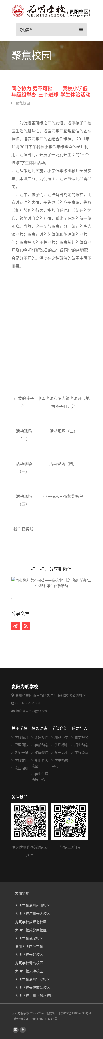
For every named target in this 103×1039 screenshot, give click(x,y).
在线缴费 (81, 752)
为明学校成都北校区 (31, 921)
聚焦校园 (22, 103)
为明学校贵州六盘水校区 (34, 995)
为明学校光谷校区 (29, 954)
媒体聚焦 (41, 752)
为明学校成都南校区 (31, 930)
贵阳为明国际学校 (29, 946)
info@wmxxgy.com (31, 710)
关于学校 (20, 728)
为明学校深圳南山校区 (32, 905)
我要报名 (81, 737)
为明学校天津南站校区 (32, 987)
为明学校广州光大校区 (32, 913)
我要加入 (80, 728)
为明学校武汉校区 (29, 938)
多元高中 (61, 752)
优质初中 (61, 744)
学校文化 (21, 760)
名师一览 (21, 752)
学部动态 (41, 744)
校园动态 (40, 728)
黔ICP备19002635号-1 (76, 1013)
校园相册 (21, 768)
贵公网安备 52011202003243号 (35, 1019)
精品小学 (61, 737)
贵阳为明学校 (21, 1013)
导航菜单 (26, 30)
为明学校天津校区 (29, 971)
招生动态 (81, 744)
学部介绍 (60, 728)
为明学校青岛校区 (29, 962)
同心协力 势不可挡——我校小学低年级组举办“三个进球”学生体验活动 (51, 91)
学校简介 (21, 737)
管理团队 (21, 744)
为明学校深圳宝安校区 (32, 979)
